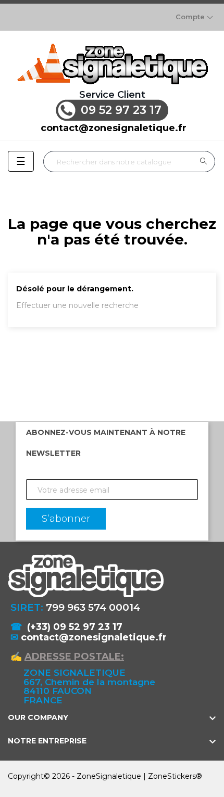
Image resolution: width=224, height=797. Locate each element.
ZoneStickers (172, 776)
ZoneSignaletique (109, 776)
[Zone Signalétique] (112, 64)
